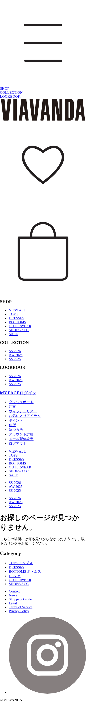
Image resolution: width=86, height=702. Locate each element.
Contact (14, 591)
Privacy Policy (19, 611)
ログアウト (17, 443)
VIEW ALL (17, 310)
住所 (12, 425)
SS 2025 (15, 359)
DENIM (15, 576)
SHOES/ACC (19, 330)
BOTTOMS (17, 322)
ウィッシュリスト (23, 411)
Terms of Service (20, 607)
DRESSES (16, 318)
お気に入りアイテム (25, 416)
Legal (13, 603)
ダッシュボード (21, 402)
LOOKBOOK (10, 96)
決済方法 (16, 429)
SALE (13, 334)
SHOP (4, 88)
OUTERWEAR (20, 326)
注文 (12, 406)
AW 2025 (15, 355)
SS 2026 (15, 351)
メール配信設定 (21, 439)
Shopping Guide (20, 599)
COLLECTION (11, 92)
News (13, 595)
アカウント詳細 (21, 434)
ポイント (16, 420)
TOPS (13, 314)
